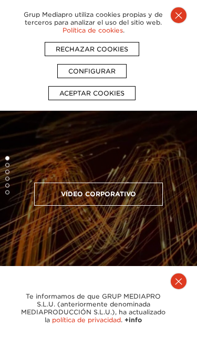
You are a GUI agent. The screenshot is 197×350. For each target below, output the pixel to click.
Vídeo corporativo (98, 194)
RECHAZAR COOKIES (92, 49)
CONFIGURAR (92, 71)
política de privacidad (86, 320)
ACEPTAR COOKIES (92, 93)
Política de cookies (93, 30)
